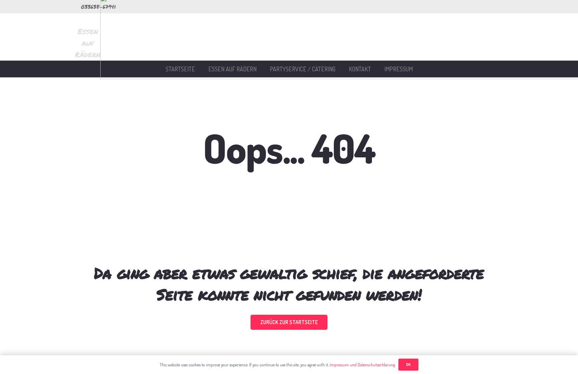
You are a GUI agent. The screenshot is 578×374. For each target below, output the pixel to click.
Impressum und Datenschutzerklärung (362, 364)
